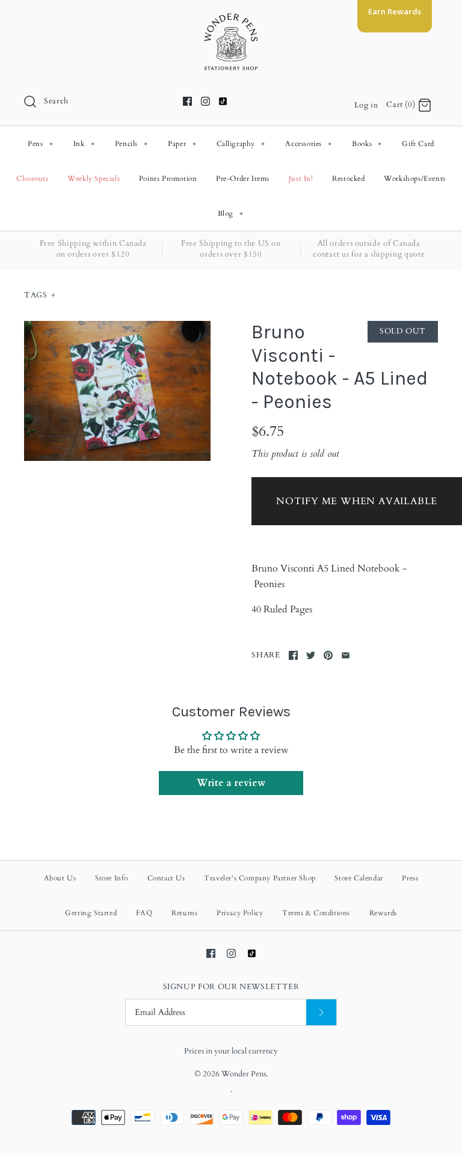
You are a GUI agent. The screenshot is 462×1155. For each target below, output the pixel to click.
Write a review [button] (231, 783)
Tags (39, 295)
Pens (40, 143)
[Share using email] (345, 655)
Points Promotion (168, 178)
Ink (84, 143)
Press (410, 878)
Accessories (308, 143)
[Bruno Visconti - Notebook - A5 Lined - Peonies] (117, 390)
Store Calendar (358, 878)
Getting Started (91, 913)
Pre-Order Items (243, 178)
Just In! (301, 178)
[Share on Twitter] (310, 655)
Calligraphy (241, 143)
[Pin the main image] (328, 655)
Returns (184, 913)
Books (367, 143)
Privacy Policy (240, 913)
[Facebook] (187, 101)
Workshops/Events (415, 178)
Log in (366, 105)
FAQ (144, 913)
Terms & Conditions (316, 913)
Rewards (383, 913)
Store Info (111, 878)
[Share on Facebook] (293, 655)
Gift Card (418, 143)
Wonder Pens (243, 1073)
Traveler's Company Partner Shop (260, 878)
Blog (231, 213)
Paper (182, 143)
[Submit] (321, 1012)
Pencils (131, 143)
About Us (60, 878)
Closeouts (32, 178)
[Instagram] (205, 101)
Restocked (348, 178)
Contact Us (166, 878)
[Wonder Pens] (231, 19)
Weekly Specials (93, 178)
